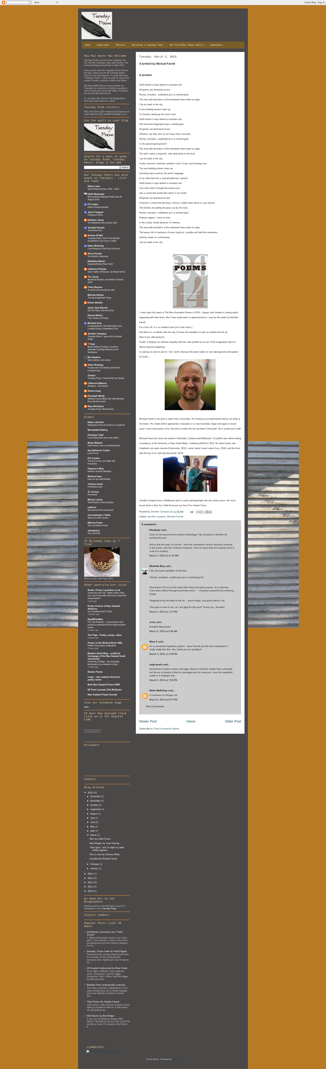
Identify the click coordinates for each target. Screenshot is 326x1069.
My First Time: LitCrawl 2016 (101, 310)
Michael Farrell (175, 516)
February (95, 864)
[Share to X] (204, 512)
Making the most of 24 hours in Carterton (106, 425)
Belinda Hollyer (96, 295)
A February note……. (97, 487)
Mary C (153, 641)
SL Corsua (93, 492)
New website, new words (99, 360)
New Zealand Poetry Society (102, 694)
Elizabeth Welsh (96, 396)
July (92, 818)
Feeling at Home (95, 215)
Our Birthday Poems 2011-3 (187, 45)
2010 (90, 891)
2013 (90, 878)
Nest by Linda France (100, 839)
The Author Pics (95, 230)
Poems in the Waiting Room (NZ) (105, 643)
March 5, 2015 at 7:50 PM (163, 680)
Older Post (233, 721)
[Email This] (197, 512)
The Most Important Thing (99, 298)
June (93, 822)
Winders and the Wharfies (99, 471)
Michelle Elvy (157, 566)
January (94, 868)
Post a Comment (155, 706)
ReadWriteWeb (95, 619)
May (92, 826)
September (96, 809)
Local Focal (93, 453)
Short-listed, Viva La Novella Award (104, 445)
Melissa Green (95, 522)
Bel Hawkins (94, 357)
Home (87, 45)
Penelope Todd (95, 435)
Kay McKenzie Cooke (99, 450)
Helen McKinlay (158, 690)
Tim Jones (93, 277)
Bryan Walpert (95, 443)
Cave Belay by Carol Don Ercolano (104, 248)
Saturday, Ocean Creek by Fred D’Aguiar (107, 951)
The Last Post (94, 533)
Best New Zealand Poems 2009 (104, 684)
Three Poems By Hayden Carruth (103, 1001)
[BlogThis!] (201, 512)
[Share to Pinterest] (210, 512)
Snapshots (216, 45)
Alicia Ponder (95, 253)
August (94, 813)
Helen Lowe (94, 186)
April (92, 831)
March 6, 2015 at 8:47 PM (163, 699)
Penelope (154, 530)
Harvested (92, 494)
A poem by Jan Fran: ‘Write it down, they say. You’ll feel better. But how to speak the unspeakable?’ (107, 595)
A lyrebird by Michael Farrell (103, 858)
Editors (120, 45)
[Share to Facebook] (207, 512)
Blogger (176, 1059)
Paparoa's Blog (96, 468)
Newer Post (148, 721)
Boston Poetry (95, 672)
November (95, 801)
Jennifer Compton (97, 333)
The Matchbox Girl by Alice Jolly (102, 223)
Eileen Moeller (95, 302)
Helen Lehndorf (96, 422)
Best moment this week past (100, 510)
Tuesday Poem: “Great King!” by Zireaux (106, 378)
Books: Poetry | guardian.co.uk (104, 590)
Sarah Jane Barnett (97, 307)
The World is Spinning (98, 256)
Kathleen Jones (96, 220)
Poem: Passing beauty (98, 207)
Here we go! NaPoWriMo (99, 479)
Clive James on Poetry (98, 318)
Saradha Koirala (96, 227)
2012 (90, 882)
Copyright (103, 45)
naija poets (155, 664)
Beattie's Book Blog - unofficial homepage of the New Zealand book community (106, 656)
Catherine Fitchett (97, 269)
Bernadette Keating (97, 430)
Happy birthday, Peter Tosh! (100, 264)
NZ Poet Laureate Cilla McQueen (105, 689)
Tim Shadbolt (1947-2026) (100, 611)
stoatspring (93, 530)
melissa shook (95, 484)
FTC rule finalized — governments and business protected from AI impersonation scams (107, 625)
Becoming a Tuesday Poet (147, 45)
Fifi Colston (94, 458)
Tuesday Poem (109, 908)
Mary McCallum (96, 406)
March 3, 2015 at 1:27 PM (163, 611)
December (95, 796)
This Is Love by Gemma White (104, 854)
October (94, 805)
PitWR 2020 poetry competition (102, 645)
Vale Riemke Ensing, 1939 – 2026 (103, 189)
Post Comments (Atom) (166, 728)
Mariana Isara (95, 476)
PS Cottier (93, 204)
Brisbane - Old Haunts (98, 386)
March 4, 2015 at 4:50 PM (163, 654)
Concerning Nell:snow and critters (103, 438)
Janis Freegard (95, 212)
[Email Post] (191, 511)
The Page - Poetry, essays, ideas (105, 635)
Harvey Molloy (95, 315)
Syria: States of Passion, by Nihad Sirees (106, 272)
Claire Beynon (95, 287)
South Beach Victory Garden (101, 502)
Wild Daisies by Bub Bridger (100, 1016)
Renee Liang (94, 391)
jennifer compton (157, 516)
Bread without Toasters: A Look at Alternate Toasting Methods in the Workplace (103, 349)
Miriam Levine (95, 499)
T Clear (91, 344)
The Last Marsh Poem (98, 525)
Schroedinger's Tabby (99, 515)
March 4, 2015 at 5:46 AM (163, 631)
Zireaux (91, 375)
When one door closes (98, 518)
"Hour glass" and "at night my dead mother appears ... (106, 848)
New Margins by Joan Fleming (104, 843)
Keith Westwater (96, 194)
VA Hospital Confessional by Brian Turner (107, 968)
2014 (90, 874)
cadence (92, 507)
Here (86, 707)
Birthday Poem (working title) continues (106, 985)
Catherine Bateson (97, 383)
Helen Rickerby (95, 365)
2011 (90, 886)
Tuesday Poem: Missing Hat (100, 409)
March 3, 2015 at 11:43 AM (163, 555)
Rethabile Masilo (96, 261)
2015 (90, 792)
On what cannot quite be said (101, 290)
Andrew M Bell (95, 235)
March (93, 835)
